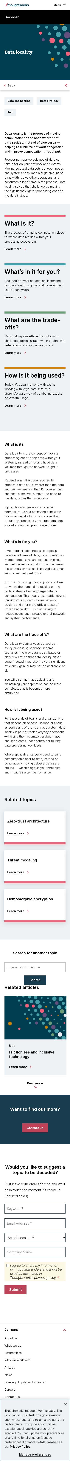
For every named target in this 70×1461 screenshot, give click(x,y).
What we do (12, 1345)
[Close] (65, 1404)
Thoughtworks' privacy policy (33, 1278)
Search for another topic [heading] (35, 953)
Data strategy (49, 100)
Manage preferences (35, 1454)
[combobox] (35, 967)
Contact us (12, 1397)
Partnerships (13, 1353)
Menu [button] (57, 5)
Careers (9, 1389)
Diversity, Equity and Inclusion (25, 1382)
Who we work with (17, 1360)
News (8, 1375)
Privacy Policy (20, 1446)
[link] (15, 249)
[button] (35, 1085)
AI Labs (9, 1367)
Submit (15, 1289)
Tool (10, 112)
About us (10, 1338)
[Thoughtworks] (17, 5)
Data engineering (18, 100)
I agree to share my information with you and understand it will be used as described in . (36, 1272)
